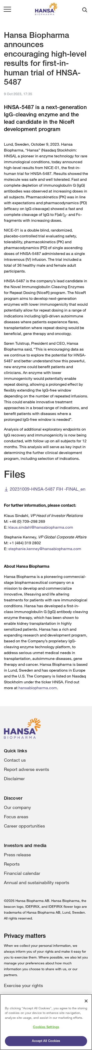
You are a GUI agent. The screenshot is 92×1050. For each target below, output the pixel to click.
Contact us (15, 760)
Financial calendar (22, 873)
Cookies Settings (46, 1027)
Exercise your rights (23, 985)
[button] (7, 9)
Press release (17, 854)
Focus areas (16, 816)
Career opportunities (24, 825)
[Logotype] (46, 10)
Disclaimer (14, 778)
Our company (17, 807)
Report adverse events (26, 769)
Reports (12, 864)
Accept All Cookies (46, 1041)
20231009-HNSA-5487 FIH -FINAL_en (47, 489)
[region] (46, 1022)
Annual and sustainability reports (36, 882)
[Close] (86, 1001)
